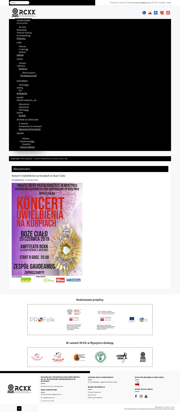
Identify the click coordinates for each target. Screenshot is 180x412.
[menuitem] (23, 20)
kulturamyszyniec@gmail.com (140, 3)
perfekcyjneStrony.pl (168, 407)
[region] (90, 391)
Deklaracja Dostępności (95, 397)
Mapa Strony (92, 395)
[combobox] (19, 2)
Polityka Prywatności (94, 392)
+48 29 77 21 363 (118, 3)
